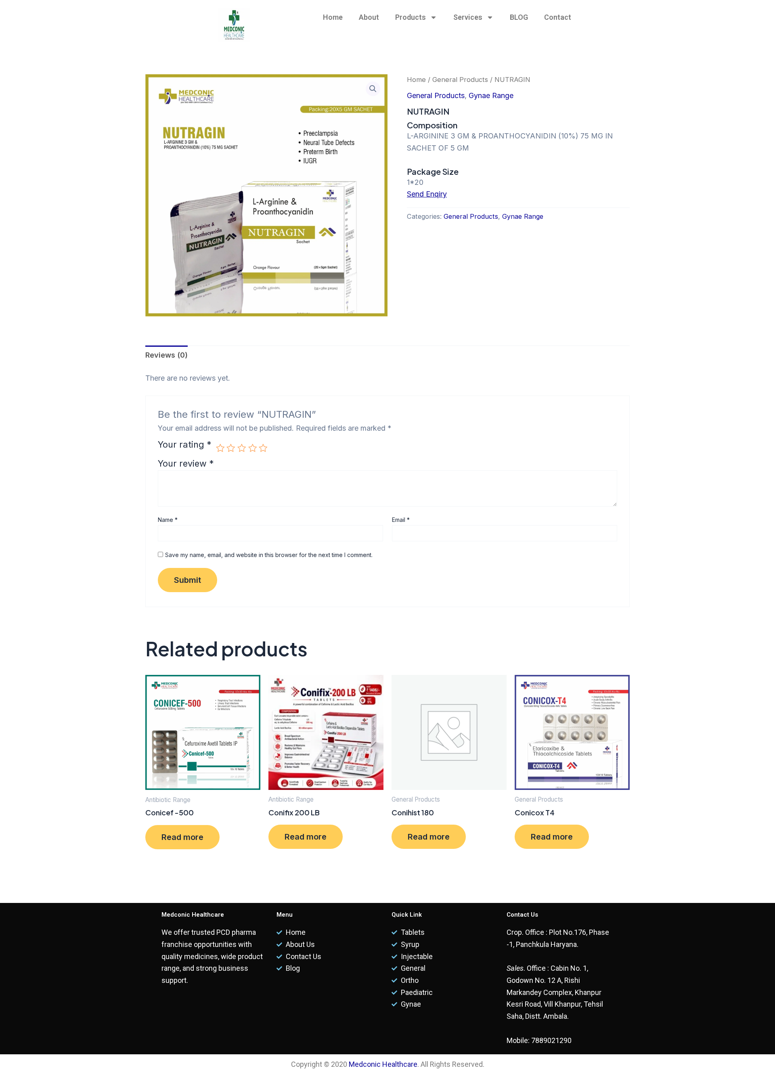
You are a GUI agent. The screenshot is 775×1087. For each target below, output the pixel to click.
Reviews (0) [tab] (166, 355)
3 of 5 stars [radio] (241, 448)
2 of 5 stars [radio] (230, 448)
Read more (182, 837)
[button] (373, 89)
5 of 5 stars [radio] (263, 448)
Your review (186, 463)
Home (333, 17)
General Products (460, 79)
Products (410, 17)
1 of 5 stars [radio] (220, 448)
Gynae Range (491, 95)
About (369, 17)
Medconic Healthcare (383, 1064)
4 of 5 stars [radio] (252, 448)
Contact (557, 17)
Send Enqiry (427, 194)
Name (168, 519)
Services (467, 17)
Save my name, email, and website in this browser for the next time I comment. (269, 554)
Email (401, 519)
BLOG (519, 17)
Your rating (185, 445)
